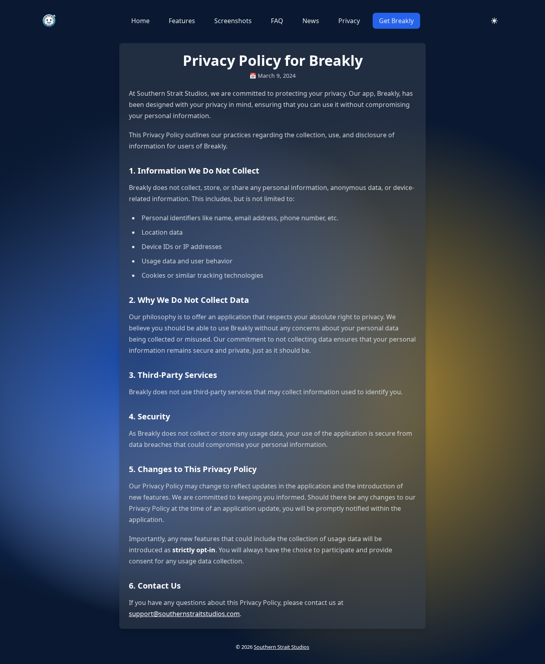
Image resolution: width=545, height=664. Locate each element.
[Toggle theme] (494, 21)
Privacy (349, 20)
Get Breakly (396, 20)
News (310, 20)
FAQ (277, 20)
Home (140, 20)
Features (182, 20)
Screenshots (233, 20)
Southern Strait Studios (281, 646)
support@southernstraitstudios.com (184, 613)
